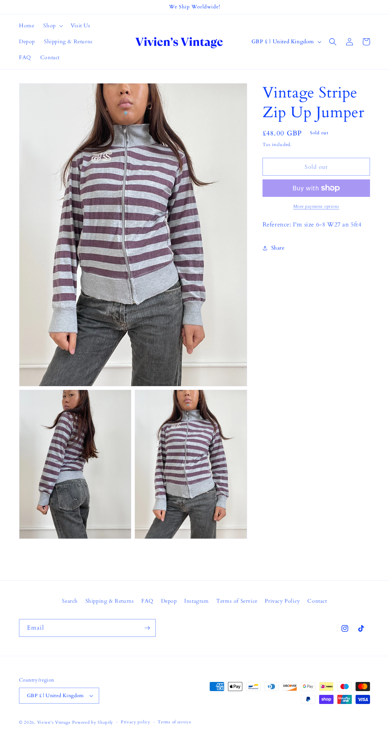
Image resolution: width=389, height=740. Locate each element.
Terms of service (174, 722)
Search (70, 601)
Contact (317, 601)
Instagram (196, 601)
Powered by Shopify (93, 722)
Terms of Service (237, 601)
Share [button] (278, 247)
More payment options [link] (316, 206)
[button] (52, 26)
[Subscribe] (147, 628)
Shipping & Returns (109, 601)
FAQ (147, 601)
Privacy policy (135, 722)
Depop (169, 601)
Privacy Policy (282, 601)
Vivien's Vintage (54, 722)
